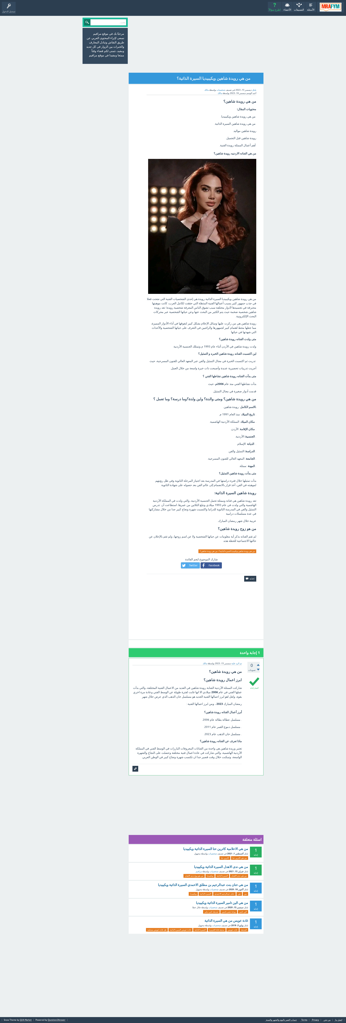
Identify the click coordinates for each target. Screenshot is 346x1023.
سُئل (254, 90)
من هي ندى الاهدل (239, 876)
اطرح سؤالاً (275, 9)
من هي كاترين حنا (239, 858)
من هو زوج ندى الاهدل (194, 876)
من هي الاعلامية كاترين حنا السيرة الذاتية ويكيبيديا (215, 849)
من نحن (327, 1020)
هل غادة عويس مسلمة (156, 930)
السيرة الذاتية (222, 876)
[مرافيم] (330, 7)
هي (239, 894)
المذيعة (244, 930)
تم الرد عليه (237, 663)
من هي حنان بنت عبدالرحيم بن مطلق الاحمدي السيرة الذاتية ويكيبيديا (203, 885)
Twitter (193, 565)
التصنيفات (299, 9)
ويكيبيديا (210, 876)
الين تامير (243, 912)
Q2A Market (26, 1020)
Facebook (214, 565)
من (245, 894)
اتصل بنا (338, 1020)
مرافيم (199, 871)
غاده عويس (232, 930)
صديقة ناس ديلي (211, 912)
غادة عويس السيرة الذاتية (180, 930)
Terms (304, 1020)
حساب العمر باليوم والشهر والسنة (281, 1020)
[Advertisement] (209, 45)
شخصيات (221, 90)
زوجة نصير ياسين (229, 912)
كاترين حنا (225, 858)
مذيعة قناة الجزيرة (216, 930)
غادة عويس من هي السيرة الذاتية (226, 920)
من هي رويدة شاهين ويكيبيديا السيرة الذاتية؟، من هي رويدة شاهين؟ (227, 551)
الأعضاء (287, 9)
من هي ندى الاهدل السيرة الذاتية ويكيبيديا (221, 867)
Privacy (315, 1020)
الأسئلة (310, 9)
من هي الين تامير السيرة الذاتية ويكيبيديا (222, 903)
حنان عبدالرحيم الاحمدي (224, 894)
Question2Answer (56, 1020)
